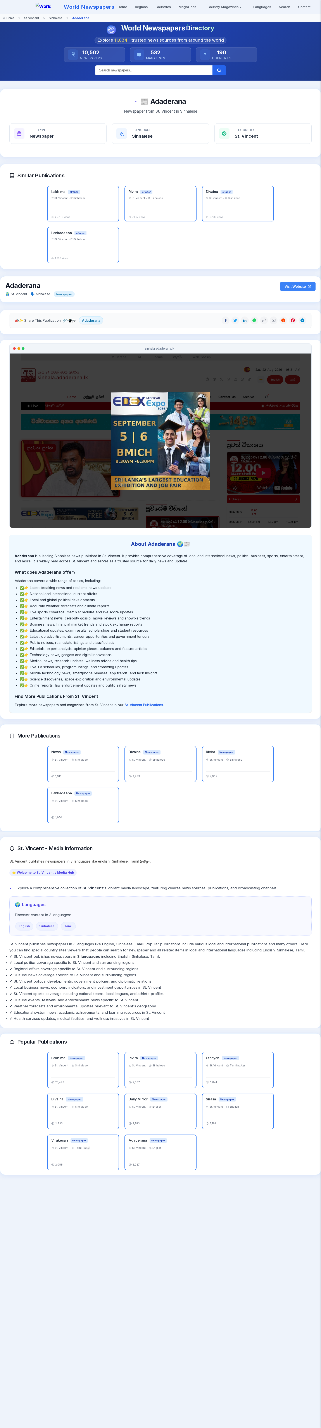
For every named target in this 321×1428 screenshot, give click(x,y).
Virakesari (60, 1140)
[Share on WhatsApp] (254, 320)
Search (284, 7)
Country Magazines (223, 7)
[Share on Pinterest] (293, 320)
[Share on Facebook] (226, 320)
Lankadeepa (62, 233)
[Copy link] (264, 320)
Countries (163, 7)
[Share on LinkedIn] (245, 320)
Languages (262, 7)
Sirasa (211, 1099)
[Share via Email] (274, 320)
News (56, 752)
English (24, 926)
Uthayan (213, 1058)
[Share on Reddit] (283, 320)
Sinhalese (47, 926)
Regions (141, 7)
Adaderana (91, 320)
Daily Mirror (138, 1099)
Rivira (134, 191)
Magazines (187, 7)
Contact (304, 7)
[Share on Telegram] (302, 320)
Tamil (68, 926)
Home (122, 7)
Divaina (212, 191)
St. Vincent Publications (144, 705)
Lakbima (58, 191)
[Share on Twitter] (235, 320)
